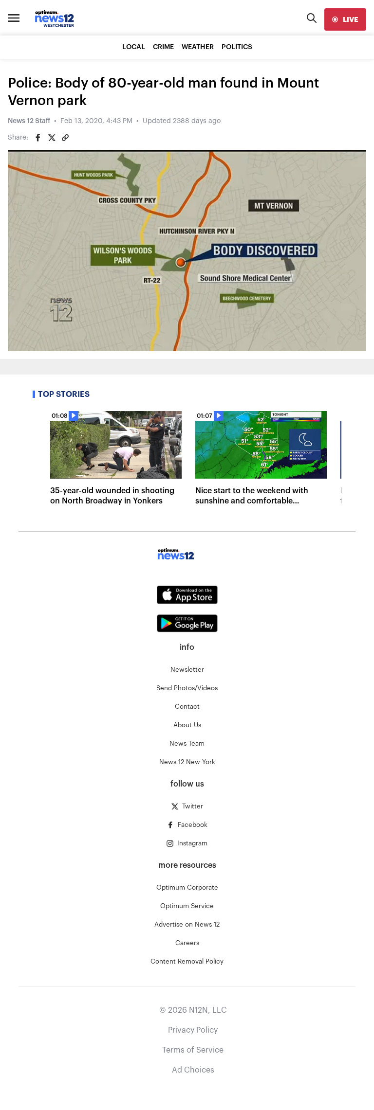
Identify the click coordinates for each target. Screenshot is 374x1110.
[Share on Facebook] (38, 138)
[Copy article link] (65, 138)
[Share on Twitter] (52, 138)
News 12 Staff (29, 121)
